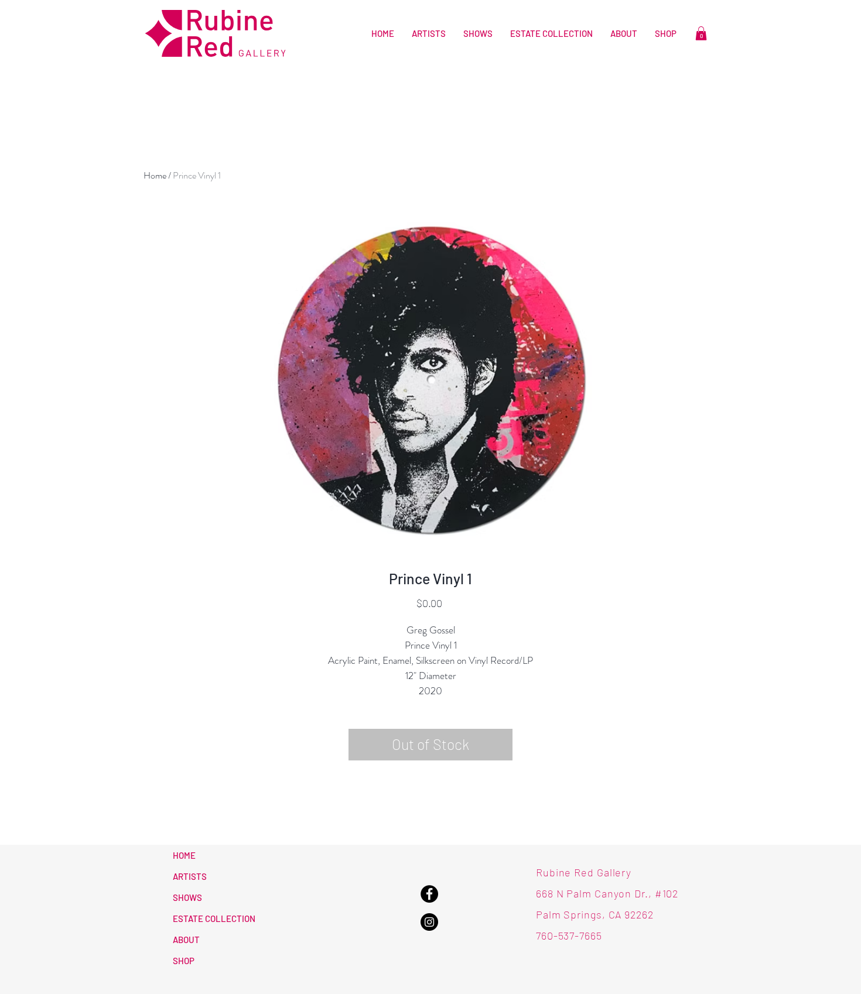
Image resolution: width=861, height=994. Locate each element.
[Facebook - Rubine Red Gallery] (429, 894)
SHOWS (187, 897)
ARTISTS (190, 876)
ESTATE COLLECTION (214, 918)
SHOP (183, 960)
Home (155, 175)
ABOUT (186, 939)
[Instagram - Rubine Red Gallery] (429, 922)
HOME (184, 855)
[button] (701, 33)
